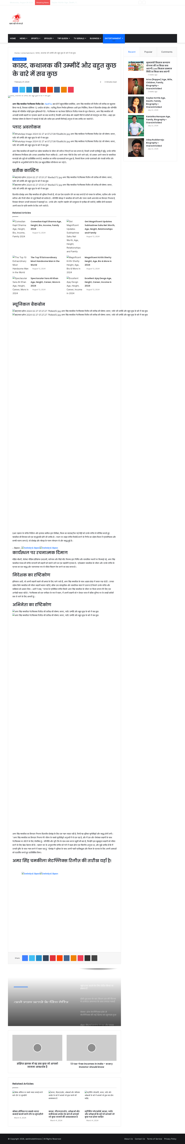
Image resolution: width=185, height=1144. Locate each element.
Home (13, 38)
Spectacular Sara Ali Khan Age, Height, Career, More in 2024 (45, 282)
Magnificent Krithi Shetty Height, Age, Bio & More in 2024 (98, 261)
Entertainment (113, 38)
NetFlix (48, 104)
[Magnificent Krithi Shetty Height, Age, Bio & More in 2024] (75, 265)
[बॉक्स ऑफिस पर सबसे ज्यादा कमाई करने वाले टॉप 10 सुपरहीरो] (28, 1100)
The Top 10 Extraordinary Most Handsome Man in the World (45, 261)
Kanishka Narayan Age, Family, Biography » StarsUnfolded (158, 119)
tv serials (79, 38)
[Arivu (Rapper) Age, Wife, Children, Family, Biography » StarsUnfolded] (136, 86)
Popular (148, 51)
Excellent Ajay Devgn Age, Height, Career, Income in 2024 (98, 282)
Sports (34, 38)
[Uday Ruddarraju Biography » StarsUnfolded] (136, 147)
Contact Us (140, 1139)
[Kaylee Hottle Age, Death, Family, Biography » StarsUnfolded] (136, 104)
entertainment (27, 53)
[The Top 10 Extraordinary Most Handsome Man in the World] (20, 265)
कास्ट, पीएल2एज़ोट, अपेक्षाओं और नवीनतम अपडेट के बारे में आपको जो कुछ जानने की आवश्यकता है (64, 1114)
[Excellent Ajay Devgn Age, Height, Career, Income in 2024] (75, 285)
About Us (128, 1139)
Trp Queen (62, 38)
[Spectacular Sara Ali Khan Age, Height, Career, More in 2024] (20, 285)
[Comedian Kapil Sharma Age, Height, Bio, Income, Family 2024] (20, 229)
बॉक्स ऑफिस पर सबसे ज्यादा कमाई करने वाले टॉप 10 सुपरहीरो (27, 1113)
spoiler (48, 38)
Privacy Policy (170, 1139)
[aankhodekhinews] (16, 19)
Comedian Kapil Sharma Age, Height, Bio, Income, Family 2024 (46, 225)
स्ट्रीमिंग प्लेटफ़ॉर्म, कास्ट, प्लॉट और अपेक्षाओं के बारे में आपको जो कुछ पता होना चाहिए (100, 1114)
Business (94, 38)
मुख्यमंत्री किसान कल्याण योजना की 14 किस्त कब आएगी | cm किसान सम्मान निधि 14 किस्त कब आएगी (159, 67)
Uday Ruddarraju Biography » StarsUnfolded (155, 142)
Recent (131, 51)
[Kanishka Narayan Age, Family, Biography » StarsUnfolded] (136, 125)
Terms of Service (154, 1139)
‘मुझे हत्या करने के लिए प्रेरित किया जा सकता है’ (41, 998)
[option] (64, 997)
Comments (166, 51)
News (22, 38)
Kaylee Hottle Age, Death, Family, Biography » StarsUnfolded (79, 2)
